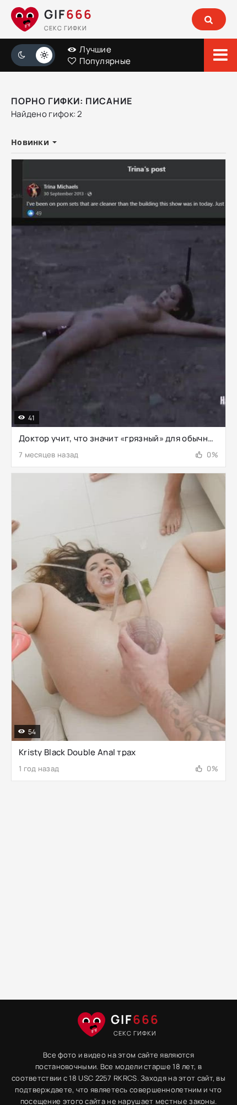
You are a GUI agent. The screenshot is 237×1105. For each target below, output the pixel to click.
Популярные (104, 61)
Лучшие (94, 49)
